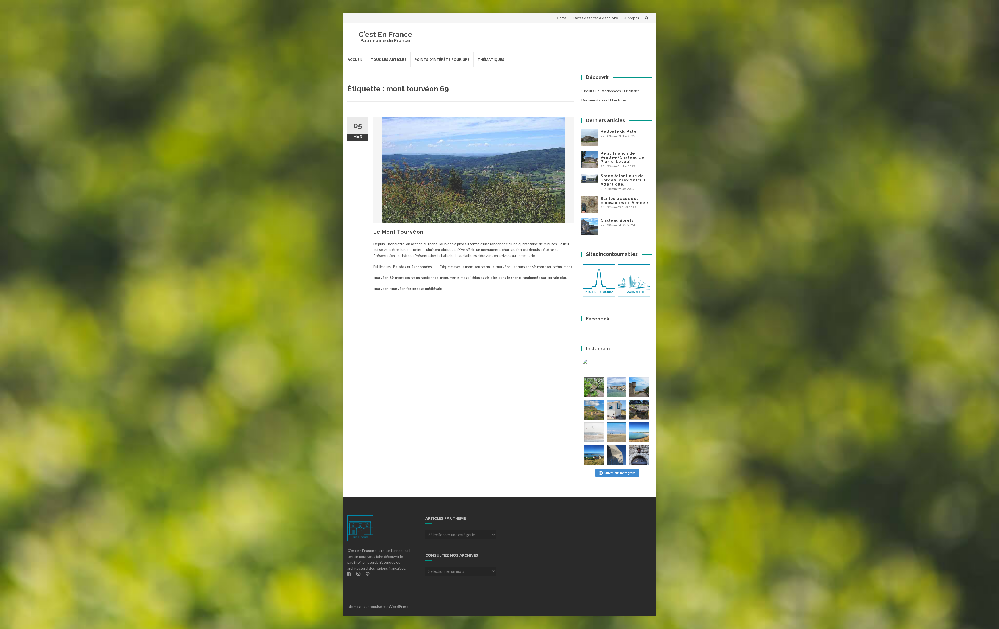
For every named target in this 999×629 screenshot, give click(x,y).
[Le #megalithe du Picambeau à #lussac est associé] (594, 387)
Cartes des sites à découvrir (595, 18)
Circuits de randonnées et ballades (610, 90)
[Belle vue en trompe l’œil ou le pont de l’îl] (617, 432)
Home (562, 18)
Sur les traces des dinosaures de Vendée (624, 200)
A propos (631, 18)
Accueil (355, 59)
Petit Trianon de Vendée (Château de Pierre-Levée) (622, 157)
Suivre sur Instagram (619, 473)
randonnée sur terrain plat (544, 278)
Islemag (354, 606)
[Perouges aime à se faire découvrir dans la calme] (639, 455)
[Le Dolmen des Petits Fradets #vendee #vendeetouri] (639, 410)
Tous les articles (388, 59)
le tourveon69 (524, 267)
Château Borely (617, 220)
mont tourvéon (549, 267)
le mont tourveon (475, 267)
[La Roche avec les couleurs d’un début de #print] (594, 410)
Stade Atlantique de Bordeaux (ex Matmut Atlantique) (623, 180)
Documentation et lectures (604, 100)
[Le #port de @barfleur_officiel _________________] (617, 387)
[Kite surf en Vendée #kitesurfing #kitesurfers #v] (594, 432)
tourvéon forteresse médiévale (416, 289)
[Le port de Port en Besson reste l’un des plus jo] (594, 455)
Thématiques (491, 59)
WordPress (398, 606)
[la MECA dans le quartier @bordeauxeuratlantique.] (617, 455)
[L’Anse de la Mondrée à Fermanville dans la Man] (639, 432)
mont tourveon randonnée (417, 278)
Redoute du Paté (619, 131)
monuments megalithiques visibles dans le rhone (480, 278)
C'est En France (385, 34)
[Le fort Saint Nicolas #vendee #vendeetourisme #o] (639, 387)
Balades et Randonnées (412, 267)
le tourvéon (501, 267)
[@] (597, 365)
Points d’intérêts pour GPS (442, 59)
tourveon (381, 289)
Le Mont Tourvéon (398, 232)
